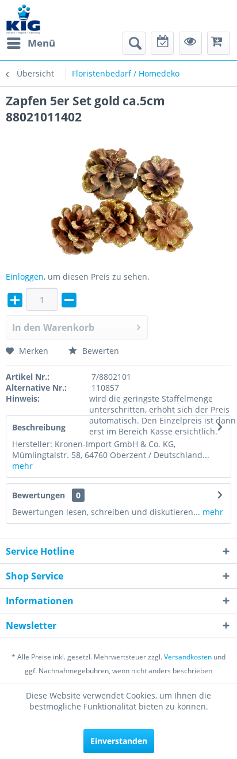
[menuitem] (30, 43)
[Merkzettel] (162, 43)
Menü (41, 42)
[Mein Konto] (190, 43)
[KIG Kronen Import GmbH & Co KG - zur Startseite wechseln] (23, 18)
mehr (22, 465)
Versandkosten (188, 657)
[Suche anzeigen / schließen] (134, 43)
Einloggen (25, 276)
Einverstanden (118, 740)
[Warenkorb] (218, 43)
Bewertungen (38, 495)
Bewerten (99, 350)
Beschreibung (39, 427)
